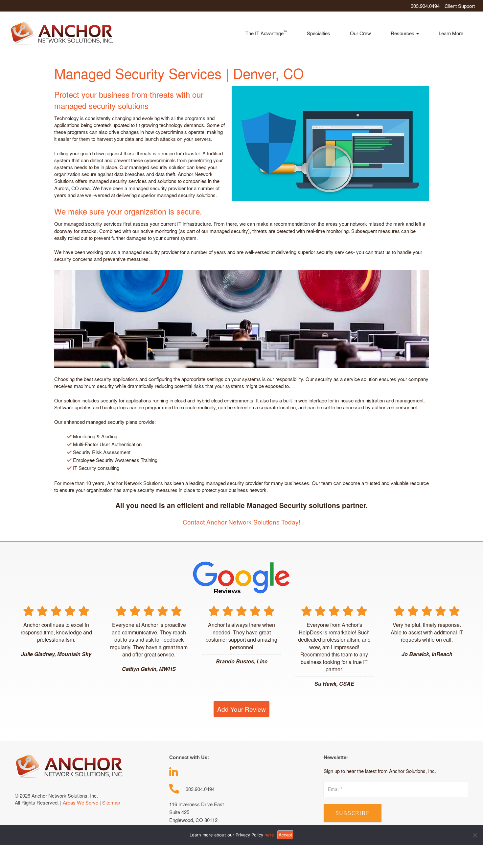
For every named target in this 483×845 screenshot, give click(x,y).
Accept (285, 835)
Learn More (451, 33)
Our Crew (360, 33)
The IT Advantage (266, 33)
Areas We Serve (80, 802)
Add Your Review (241, 708)
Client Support (460, 5)
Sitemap (111, 802)
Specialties (318, 33)
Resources (403, 33)
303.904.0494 (425, 5)
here (269, 834)
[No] (475, 835)
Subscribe (352, 813)
